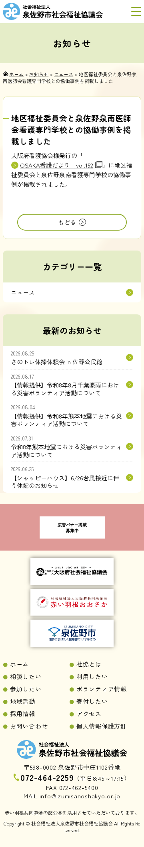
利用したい (92, 676)
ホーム (19, 664)
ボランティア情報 (101, 689)
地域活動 (22, 701)
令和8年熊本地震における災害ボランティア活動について (66, 446)
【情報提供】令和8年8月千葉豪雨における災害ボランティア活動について (65, 384)
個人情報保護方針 (101, 726)
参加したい (26, 689)
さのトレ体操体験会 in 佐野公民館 (56, 357)
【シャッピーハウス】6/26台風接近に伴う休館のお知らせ (65, 477)
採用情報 (22, 713)
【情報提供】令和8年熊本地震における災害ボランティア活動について (66, 415)
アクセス (89, 713)
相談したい (26, 676)
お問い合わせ (29, 726)
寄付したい (92, 701)
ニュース (23, 292)
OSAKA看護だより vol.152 (56, 165)
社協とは (89, 664)
